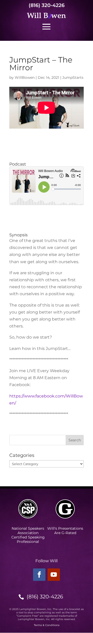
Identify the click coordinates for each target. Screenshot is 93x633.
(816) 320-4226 (47, 5)
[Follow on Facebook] (39, 574)
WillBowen (25, 77)
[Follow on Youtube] (54, 574)
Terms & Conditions (46, 625)
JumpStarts (72, 77)
